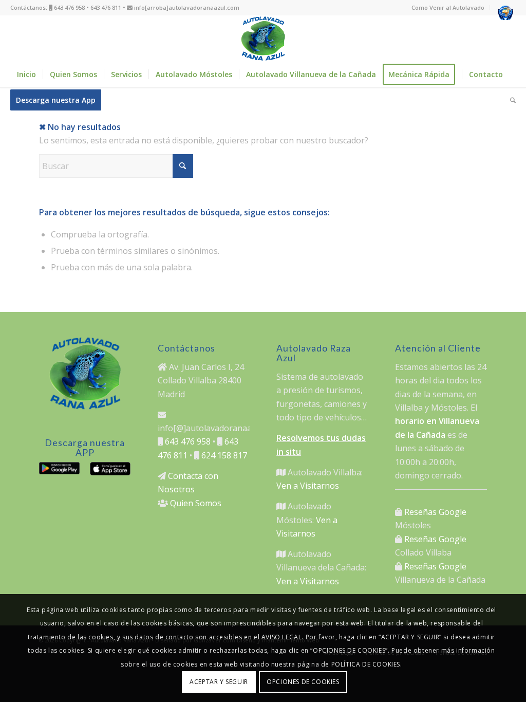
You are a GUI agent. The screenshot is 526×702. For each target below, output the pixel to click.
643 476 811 (105, 7)
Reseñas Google (435, 512)
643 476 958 (69, 7)
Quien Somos (195, 503)
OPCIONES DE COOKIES (303, 681)
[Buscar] (509, 100)
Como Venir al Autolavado (447, 7)
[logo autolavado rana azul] (263, 38)
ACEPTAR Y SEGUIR (219, 681)
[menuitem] (448, 7)
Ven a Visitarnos (307, 485)
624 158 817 (224, 455)
